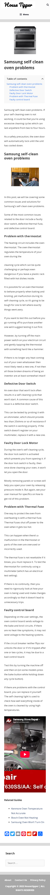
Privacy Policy (37, 880)
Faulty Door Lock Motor (21, 93)
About (8, 880)
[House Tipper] (19, 5)
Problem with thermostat (22, 87)
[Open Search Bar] (47, 5)
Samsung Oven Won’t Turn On (27, 822)
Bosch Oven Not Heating (24, 817)
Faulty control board (19, 99)
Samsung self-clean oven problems (24, 84)
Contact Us (21, 880)
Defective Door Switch (20, 90)
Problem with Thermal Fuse (23, 96)
